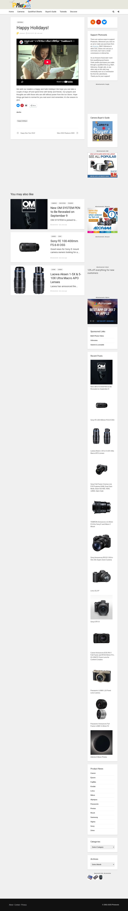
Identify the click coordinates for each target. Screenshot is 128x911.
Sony (59, 236)
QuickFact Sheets (35, 12)
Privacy (24, 905)
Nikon (92, 795)
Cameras (20, 12)
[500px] (104, 22)
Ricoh (92, 813)
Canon (93, 773)
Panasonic (94, 804)
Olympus (93, 799)
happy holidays (22, 121)
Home (11, 12)
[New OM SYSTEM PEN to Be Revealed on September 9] (29, 214)
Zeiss (92, 830)
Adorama (94, 340)
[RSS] (92, 22)
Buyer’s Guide (51, 12)
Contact (17, 905)
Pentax (93, 808)
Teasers (70, 203)
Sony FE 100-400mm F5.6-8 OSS (64, 243)
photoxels (22, 33)
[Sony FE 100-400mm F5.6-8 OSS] (29, 247)
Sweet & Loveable (97, 345)
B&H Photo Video (97, 336)
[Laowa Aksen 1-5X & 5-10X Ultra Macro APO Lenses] (29, 280)
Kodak (93, 786)
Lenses (54, 236)
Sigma (92, 822)
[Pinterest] (98, 22)
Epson (93, 777)
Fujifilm (93, 782)
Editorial (20, 22)
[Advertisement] (82, 4)
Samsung (94, 817)
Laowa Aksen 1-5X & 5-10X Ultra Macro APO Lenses (65, 278)
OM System (62, 203)
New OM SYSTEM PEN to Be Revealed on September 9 (65, 211)
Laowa (53, 269)
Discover (73, 12)
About (11, 905)
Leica (92, 791)
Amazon (95, 46)
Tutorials (63, 12)
